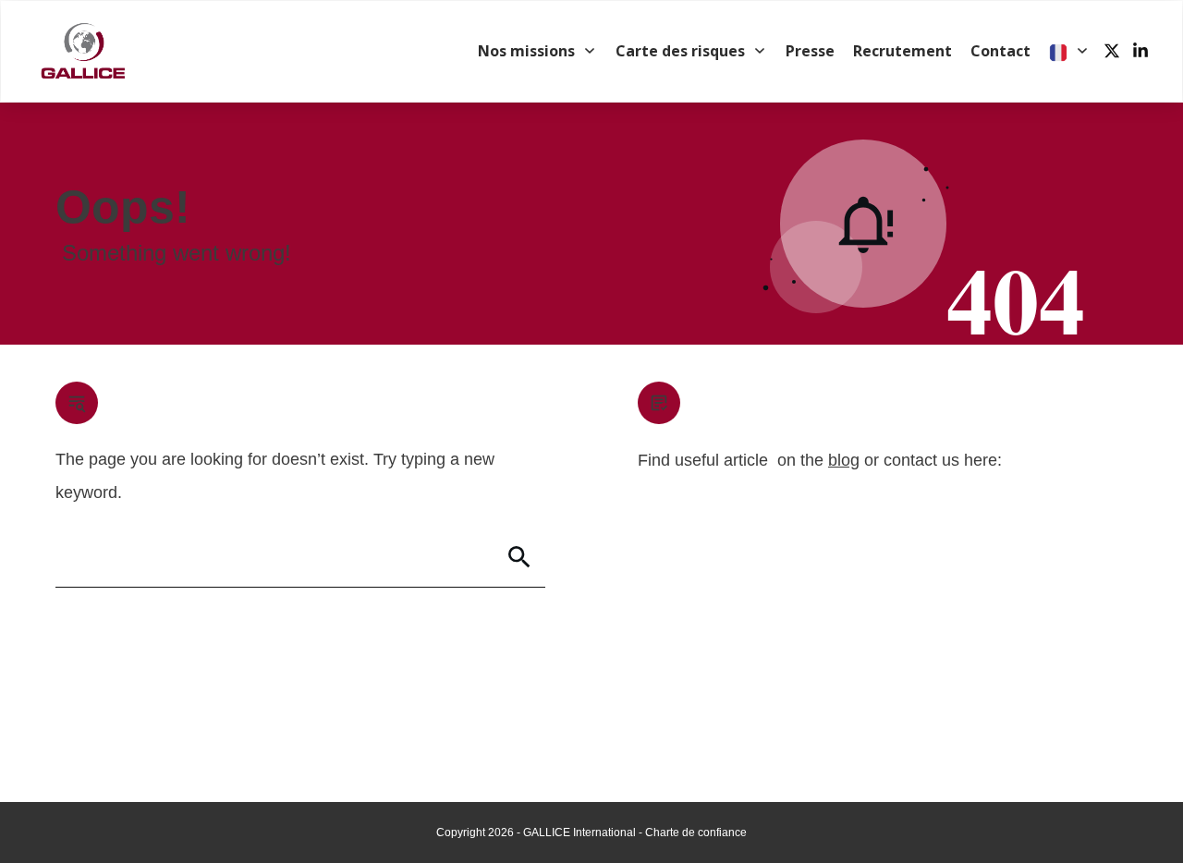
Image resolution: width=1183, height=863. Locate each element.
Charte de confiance (696, 832)
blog (844, 460)
